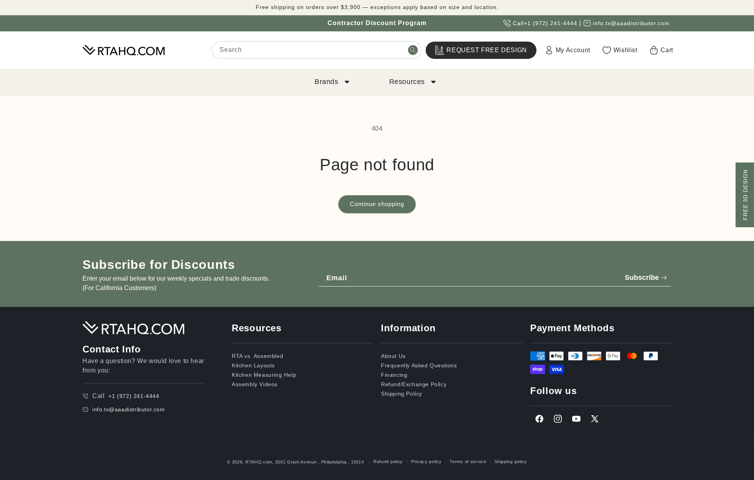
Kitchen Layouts (253, 365)
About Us (393, 356)
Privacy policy (426, 461)
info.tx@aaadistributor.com (631, 23)
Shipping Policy (401, 394)
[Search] (412, 49)
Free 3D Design (745, 194)
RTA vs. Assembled (257, 356)
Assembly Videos (255, 384)
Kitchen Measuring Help (264, 375)
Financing (394, 375)
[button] (331, 82)
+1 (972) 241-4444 (550, 23)
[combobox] (316, 50)
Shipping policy (510, 461)
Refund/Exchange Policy (414, 384)
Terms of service (468, 461)
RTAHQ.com (258, 462)
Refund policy (388, 461)
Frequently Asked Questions (419, 365)
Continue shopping (377, 204)
